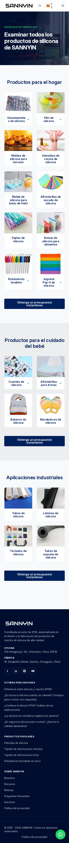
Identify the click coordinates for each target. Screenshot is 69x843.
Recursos (9, 784)
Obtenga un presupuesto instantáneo (34, 304)
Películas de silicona (16, 742)
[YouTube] (33, 671)
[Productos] (62, 5)
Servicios (9, 802)
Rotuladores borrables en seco (22, 760)
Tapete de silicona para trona (21, 754)
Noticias (8, 790)
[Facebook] (7, 671)
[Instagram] (24, 671)
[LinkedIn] (16, 671)
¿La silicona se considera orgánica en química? (31, 715)
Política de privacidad (17, 808)
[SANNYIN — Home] (19, 6)
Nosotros (9, 778)
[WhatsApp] (60, 834)
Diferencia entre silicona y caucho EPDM (28, 689)
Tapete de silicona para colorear (23, 748)
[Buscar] (40, 5)
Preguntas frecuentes (17, 796)
